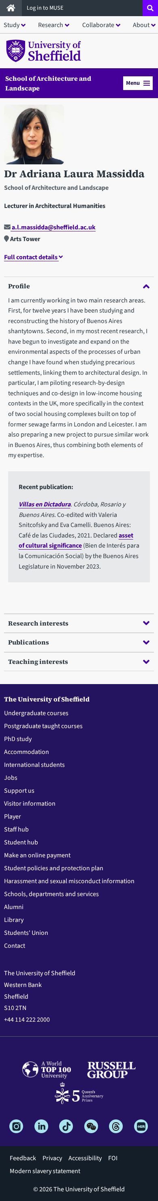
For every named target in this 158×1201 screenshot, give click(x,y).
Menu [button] (133, 83)
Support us (19, 790)
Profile (19, 285)
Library (13, 919)
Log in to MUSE (46, 8)
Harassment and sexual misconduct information (69, 881)
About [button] (141, 25)
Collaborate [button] (98, 25)
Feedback (23, 1158)
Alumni (13, 907)
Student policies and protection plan (53, 868)
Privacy (52, 1158)
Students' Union (26, 932)
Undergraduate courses (36, 713)
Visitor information (30, 803)
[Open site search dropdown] (150, 8)
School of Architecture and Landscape (48, 83)
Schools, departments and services (51, 894)
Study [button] (11, 25)
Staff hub (16, 829)
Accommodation (26, 751)
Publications (28, 642)
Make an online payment (37, 855)
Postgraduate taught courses (43, 726)
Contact (14, 945)
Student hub (21, 842)
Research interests (38, 623)
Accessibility (85, 1158)
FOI (112, 1158)
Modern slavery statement (45, 1171)
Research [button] (50, 25)
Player (12, 816)
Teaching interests (38, 661)
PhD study (18, 739)
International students (34, 764)
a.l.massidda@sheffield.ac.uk (53, 227)
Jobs (10, 777)
